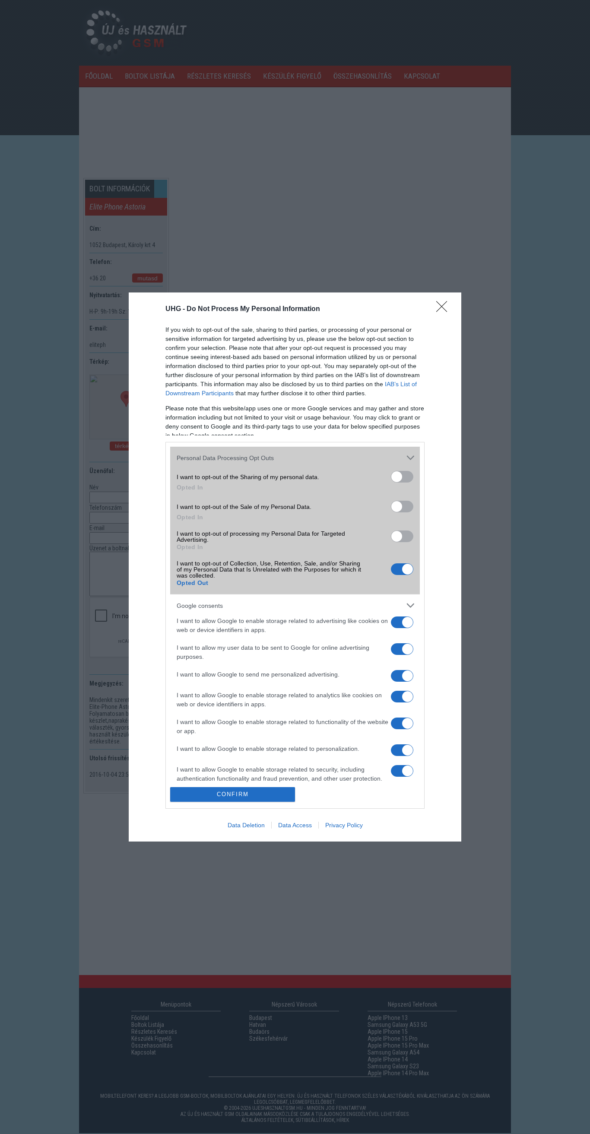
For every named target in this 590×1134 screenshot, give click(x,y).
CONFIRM (233, 794)
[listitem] (295, 457)
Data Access (295, 825)
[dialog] (295, 567)
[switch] (402, 477)
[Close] (444, 309)
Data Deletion (246, 825)
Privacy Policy (344, 825)
